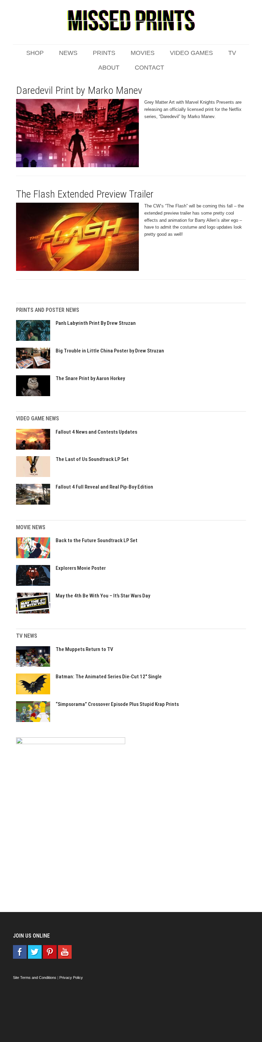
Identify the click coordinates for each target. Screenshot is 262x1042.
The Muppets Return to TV (84, 649)
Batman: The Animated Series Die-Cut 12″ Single (109, 677)
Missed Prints (131, 20)
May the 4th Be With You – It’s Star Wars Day (103, 596)
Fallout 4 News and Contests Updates (96, 432)
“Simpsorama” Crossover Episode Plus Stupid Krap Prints (117, 704)
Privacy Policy (71, 977)
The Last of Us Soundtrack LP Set (92, 459)
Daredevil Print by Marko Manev (79, 90)
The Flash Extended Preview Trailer (85, 194)
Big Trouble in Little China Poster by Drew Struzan (110, 351)
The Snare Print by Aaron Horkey (90, 378)
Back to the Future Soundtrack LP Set (96, 540)
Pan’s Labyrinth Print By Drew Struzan (96, 323)
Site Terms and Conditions (34, 977)
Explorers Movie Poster (81, 568)
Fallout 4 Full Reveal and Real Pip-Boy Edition (104, 487)
